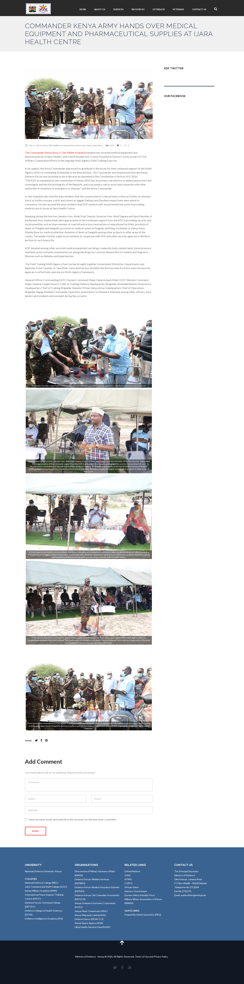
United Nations (132, 871)
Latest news (80, 145)
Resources (138, 9)
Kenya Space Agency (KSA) (89, 923)
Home (83, 9)
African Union (131, 887)
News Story (98, 145)
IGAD (127, 875)
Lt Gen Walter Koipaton (72, 152)
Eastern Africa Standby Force (139, 895)
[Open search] (215, 9)
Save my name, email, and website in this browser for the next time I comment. (72, 819)
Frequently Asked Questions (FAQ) (142, 914)
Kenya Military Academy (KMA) (41, 890)
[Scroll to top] (122, 943)
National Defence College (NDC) (41, 882)
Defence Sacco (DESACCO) (89, 919)
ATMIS (128, 879)
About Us (99, 9)
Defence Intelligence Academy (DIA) (44, 918)
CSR (50, 145)
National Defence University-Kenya (43, 871)
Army (45, 145)
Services (118, 9)
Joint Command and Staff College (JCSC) (46, 886)
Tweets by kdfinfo (173, 76)
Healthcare (58, 145)
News (89, 145)
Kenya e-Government (135, 891)
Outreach (159, 9)
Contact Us (199, 9)
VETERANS (178, 9)
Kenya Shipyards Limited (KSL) (90, 915)
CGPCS (128, 883)
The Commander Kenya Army (41, 152)
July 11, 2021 (35, 145)
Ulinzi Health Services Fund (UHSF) (92, 927)
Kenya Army (69, 145)
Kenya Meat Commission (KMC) (91, 911)
